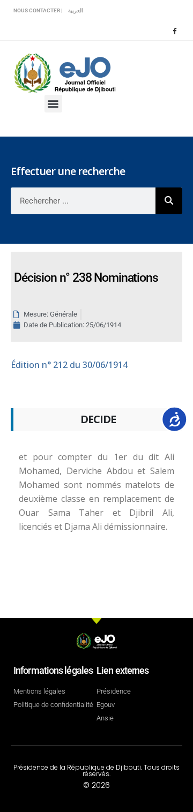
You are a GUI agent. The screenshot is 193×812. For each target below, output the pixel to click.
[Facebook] (174, 30)
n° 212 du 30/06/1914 (69, 365)
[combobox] (83, 200)
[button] (53, 103)
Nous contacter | (38, 10)
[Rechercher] (168, 200)
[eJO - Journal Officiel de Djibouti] (64, 72)
